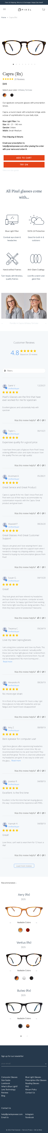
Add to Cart (24, 158)
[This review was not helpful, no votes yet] (43, 420)
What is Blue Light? (9, 1086)
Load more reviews (24, 866)
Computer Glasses (9, 1077)
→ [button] (37, 922)
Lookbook (5, 1083)
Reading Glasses (32, 1083)
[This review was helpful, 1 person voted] (38, 567)
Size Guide (5, 1080)
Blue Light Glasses (33, 1077)
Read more (7, 661)
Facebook (29, 1117)
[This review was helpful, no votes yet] (38, 420)
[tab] (21, 1036)
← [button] (11, 922)
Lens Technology (8, 1089)
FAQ (27, 1086)
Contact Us (30, 1092)
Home (3, 17)
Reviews (4, 1092)
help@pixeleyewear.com (12, 1114)
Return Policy (31, 1089)
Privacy (30, 1130)
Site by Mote (38, 1130)
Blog (3, 1095)
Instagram (29, 1114)
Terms (24, 1130)
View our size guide (11, 170)
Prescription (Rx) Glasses (35, 1080)
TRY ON (24, 164)
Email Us (4, 1117)
